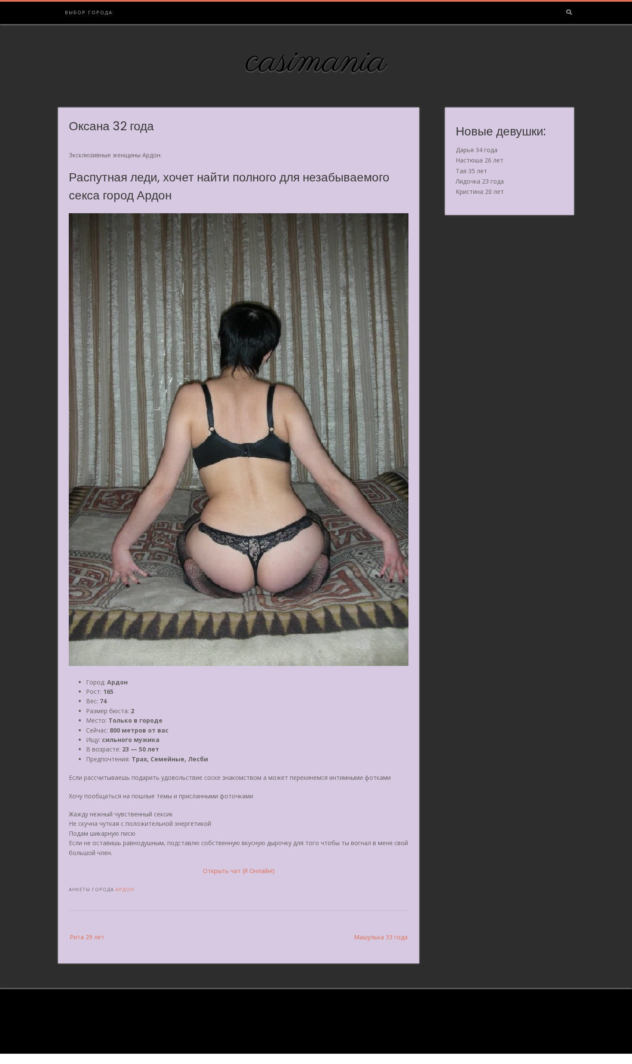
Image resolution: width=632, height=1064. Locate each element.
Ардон (125, 889)
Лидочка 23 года (480, 181)
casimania (316, 61)
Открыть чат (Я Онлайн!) (239, 871)
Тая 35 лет (471, 171)
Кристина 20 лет (480, 191)
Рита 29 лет (87, 937)
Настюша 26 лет (479, 160)
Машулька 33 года (381, 937)
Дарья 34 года (476, 150)
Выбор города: (90, 12)
